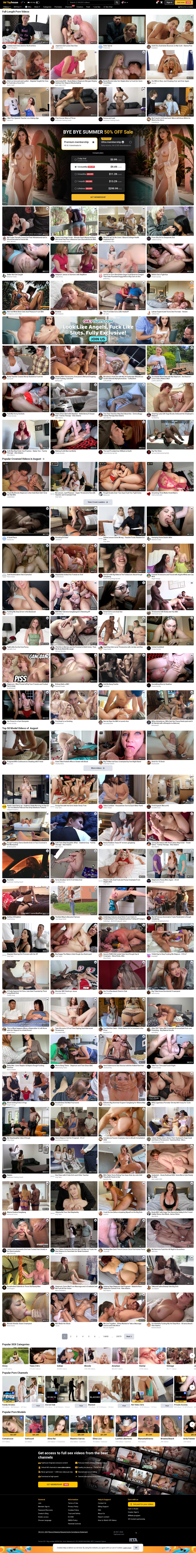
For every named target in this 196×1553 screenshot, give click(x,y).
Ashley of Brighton (14, 917)
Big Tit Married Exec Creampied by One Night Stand (122, 761)
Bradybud (154, 48)
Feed (88, 7)
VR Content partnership (136, 1519)
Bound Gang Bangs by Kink (111, 578)
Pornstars (58, 7)
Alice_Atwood (11, 241)
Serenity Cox (107, 1179)
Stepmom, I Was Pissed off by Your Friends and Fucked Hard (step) (27, 685)
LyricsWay (155, 1032)
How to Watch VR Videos (107, 1520)
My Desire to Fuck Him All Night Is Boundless (168, 1249)
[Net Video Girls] (152, 1389)
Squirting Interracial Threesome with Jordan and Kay (123, 647)
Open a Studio (133, 1509)
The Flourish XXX (108, 845)
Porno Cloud (11, 577)
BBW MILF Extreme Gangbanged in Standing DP (72, 612)
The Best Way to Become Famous (67, 917)
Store (36, 7)
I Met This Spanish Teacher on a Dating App (23, 118)
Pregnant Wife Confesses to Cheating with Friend (25, 761)
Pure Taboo (58, 1253)
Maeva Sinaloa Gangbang (16, 1212)
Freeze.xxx (106, 48)
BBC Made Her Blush (62, 1323)
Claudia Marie (59, 764)
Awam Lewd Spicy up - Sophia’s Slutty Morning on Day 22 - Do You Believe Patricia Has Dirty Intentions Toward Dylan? (28, 807)
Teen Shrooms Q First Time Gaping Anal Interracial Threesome (74, 1029)
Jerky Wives (59, 277)
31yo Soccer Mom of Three (65, 118)
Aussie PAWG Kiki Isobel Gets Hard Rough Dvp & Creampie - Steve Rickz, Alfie (121, 955)
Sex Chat (109, 7)
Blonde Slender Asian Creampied (19, 1323)
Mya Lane (10, 764)
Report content (103, 1517)
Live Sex (97, 7)
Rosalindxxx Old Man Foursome (67, 1103)
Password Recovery (45, 1510)
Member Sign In (44, 1506)
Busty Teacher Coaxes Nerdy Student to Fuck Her (25, 377)
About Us (101, 1513)
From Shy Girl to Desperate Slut (163, 237)
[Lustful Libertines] (126, 1426)
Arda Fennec (155, 993)
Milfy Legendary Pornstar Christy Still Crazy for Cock (171, 1103)
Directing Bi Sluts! (61, 537)
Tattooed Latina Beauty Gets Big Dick (165, 1286)
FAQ (99, 1510)
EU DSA (71, 1517)
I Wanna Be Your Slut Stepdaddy (67, 1212)
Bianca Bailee (11, 1069)
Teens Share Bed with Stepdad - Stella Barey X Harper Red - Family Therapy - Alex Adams (75, 415)
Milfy (153, 1105)
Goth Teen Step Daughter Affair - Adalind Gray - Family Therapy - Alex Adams (75, 844)
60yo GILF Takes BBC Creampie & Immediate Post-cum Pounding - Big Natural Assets (172, 1029)
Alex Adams (59, 418)
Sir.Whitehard (59, 577)
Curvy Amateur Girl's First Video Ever (68, 880)
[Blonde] (97, 1356)
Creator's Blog (43, 1513)
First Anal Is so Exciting (63, 721)
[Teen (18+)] (43, 1356)
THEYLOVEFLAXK (157, 495)
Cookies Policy (73, 1510)
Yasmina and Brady (158, 1142)
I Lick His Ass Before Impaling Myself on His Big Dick (122, 1212)
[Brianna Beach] (172, 1426)
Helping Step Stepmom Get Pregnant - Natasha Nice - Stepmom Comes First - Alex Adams (123, 1287)
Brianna (58, 312)
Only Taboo (58, 956)
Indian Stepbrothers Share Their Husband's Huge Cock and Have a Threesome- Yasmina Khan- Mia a (172, 1139)
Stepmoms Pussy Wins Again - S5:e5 (165, 880)
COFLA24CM (107, 381)
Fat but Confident (158, 647)
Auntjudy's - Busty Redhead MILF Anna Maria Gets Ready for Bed (172, 1176)
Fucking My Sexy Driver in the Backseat (21, 612)
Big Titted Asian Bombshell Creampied (166, 991)
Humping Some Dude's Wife (162, 537)
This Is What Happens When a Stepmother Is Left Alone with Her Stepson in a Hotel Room (27, 1029)
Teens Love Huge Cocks (62, 241)
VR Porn (17, 7)
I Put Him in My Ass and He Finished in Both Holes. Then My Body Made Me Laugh (75, 648)
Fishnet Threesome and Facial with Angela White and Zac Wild (173, 575)
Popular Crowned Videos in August (21, 458)
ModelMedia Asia (108, 241)
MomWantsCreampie (62, 1140)
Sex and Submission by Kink (160, 453)
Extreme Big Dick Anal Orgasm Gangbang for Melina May (124, 1103)
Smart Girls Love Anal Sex (112, 612)
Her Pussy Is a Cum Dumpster (18, 721)
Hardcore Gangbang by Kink (160, 921)
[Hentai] (152, 1356)
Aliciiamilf (10, 379)
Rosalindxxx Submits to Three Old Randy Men (23, 1286)
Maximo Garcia (77, 1438)
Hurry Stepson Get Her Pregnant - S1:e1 (70, 1138)
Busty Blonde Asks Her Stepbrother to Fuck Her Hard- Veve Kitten (123, 82)
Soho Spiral (107, 46)
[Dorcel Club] (66, 1389)
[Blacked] (109, 1389)
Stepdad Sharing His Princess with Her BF (22, 954)
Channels (69, 6)
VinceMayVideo (60, 882)
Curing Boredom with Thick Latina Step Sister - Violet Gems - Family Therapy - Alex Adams (171, 844)
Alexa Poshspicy (60, 1290)
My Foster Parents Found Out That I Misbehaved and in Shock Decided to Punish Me (27, 238)
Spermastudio (11, 1253)
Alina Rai (52, 1438)
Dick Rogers (59, 1105)
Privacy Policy (73, 1506)
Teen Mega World (60, 919)
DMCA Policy (72, 1520)
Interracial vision (157, 614)
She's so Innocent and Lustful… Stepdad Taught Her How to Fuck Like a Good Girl (27, 82)
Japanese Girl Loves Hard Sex (66, 46)
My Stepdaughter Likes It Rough (18, 1138)
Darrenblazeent (108, 723)
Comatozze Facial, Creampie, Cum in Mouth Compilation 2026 (124, 1139)
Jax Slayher (155, 1288)
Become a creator (186, 7)
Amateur (116, 1366)
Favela (57, 1326)
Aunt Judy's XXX (60, 85)
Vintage (170, 1366)
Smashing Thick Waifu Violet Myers (165, 493)
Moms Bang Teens (61, 1068)
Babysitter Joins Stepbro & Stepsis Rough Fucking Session (25, 1066)
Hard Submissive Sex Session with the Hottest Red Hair (123, 1065)
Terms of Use (73, 1503)
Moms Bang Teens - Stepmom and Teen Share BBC (74, 1065)
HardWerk (106, 686)
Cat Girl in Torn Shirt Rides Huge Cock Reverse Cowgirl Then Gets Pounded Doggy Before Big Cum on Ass (123, 275)
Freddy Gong (11, 995)
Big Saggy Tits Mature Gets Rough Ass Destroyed (73, 954)
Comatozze (155, 122)
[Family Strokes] (23, 1389)
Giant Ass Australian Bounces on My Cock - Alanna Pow (172, 46)
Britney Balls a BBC (62, 684)
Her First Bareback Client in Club (115, 991)
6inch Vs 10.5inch (158, 761)
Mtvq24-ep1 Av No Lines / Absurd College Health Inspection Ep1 (121, 238)
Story (4, 1366)
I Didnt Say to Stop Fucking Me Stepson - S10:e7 (169, 954)
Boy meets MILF (60, 1032)
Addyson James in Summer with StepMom (71, 275)
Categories (47, 7)
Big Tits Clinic (157, 451)
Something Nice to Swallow (162, 684)
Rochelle (10, 880)
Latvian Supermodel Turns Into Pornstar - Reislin (169, 312)
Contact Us (102, 1503)
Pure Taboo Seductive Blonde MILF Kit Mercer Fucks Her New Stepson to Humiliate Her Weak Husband (76, 1250)
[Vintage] (180, 1356)
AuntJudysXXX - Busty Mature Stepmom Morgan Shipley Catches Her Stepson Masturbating (76, 82)
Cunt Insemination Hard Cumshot (19, 575)
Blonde (87, 1366)
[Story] (15, 1356)
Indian (60, 1366)
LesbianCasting (156, 239)
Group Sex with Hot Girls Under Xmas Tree (70, 806)
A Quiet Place (12, 537)
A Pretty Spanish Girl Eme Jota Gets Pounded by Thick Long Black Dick (27, 992)
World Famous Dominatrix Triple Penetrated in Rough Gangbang (171, 918)
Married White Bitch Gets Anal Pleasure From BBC (25, 312)
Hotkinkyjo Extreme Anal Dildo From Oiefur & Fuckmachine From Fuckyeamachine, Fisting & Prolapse (124, 918)
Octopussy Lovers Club (14, 314)
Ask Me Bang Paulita (110, 684)
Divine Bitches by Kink (110, 453)
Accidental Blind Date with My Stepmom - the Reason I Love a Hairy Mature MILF (171, 377)
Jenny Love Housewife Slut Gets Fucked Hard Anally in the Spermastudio (27, 1250)
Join (39, 1503)
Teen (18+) (35, 1366)
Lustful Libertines (157, 381)
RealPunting (11, 919)
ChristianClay (107, 1068)
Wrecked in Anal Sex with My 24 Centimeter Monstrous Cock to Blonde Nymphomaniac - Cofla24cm (123, 377)
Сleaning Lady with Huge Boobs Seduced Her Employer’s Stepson (173, 415)
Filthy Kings (10, 1140)
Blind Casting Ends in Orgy (17, 1103)
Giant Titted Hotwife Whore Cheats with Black (71, 761)
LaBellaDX (58, 539)
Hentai (142, 1366)
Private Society (156, 277)
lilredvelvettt (155, 764)
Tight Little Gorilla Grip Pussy (17, 647)
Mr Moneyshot (11, 847)
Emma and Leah (109, 118)
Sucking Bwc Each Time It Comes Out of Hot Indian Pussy (124, 1249)
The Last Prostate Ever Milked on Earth (117, 451)
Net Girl (154, 83)
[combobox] (91, 2)
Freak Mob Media (60, 993)
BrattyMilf (155, 956)
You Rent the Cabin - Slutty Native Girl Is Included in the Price (123, 1029)
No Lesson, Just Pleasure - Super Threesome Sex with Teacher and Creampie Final (75, 494)
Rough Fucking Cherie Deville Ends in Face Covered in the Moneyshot (27, 844)
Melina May (106, 1105)
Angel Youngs (156, 578)
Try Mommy (155, 418)
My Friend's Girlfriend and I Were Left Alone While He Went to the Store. (171, 119)
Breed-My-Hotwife (108, 764)
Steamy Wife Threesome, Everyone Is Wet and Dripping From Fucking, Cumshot (75, 377)
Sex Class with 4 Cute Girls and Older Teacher (72, 1175)
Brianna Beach (156, 1327)
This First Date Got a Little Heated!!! (116, 312)
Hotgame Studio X (12, 809)
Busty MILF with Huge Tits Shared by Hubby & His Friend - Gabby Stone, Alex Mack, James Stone (172, 1213)
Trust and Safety (74, 1513)
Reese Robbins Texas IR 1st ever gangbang (119, 843)
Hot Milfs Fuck (11, 649)
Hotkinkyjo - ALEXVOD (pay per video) (114, 921)
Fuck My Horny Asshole (15, 414)
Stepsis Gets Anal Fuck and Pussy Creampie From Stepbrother (121, 881)
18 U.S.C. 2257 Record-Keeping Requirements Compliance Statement (63, 1532)
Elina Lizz (97, 1438)
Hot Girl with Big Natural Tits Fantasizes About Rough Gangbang (122, 575)
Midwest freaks (12, 277)
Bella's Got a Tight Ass (160, 275)
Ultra (29, 7)
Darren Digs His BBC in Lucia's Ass (116, 721)
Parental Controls (74, 1524)
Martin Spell (10, 85)
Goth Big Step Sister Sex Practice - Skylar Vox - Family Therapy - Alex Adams (27, 452)
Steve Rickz (107, 958)
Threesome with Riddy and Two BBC (165, 612)
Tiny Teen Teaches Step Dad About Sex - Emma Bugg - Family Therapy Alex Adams (123, 415)
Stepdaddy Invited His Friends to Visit (69, 575)
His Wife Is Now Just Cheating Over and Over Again (170, 81)
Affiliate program (134, 1515)
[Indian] (70, 1356)
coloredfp (106, 1251)
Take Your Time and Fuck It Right (163, 1065)
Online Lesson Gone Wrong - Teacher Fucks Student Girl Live (124, 538)
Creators (80, 7)
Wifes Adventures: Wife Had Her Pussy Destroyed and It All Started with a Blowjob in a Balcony (172, 722)
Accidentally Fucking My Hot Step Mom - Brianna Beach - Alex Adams (172, 1324)
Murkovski (106, 495)
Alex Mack (155, 1216)
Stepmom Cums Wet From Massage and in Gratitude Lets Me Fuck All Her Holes (76, 1287)
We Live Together (108, 1327)
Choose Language (44, 1520)
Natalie (9, 1175)
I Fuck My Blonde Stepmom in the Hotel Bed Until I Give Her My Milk (27, 494)
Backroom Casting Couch (63, 120)
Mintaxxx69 (58, 381)
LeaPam (105, 1214)
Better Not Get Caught (15, 275)
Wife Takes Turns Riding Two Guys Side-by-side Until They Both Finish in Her (122, 1176)
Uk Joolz (106, 314)
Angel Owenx (11, 1032)
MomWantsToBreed (158, 882)
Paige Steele (107, 649)
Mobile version (43, 1517)
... (99, 1336)
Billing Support (103, 1506)
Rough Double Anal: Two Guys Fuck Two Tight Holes (122, 493)
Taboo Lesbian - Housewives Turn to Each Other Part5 (123, 806)
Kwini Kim (155, 1251)
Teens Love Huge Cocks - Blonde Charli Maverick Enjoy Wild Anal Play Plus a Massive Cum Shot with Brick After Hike (75, 238)
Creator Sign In (133, 1512)
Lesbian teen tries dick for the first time (21, 46)
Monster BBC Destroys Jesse (66, 991)
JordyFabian (11, 497)
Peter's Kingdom (12, 48)
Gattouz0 (10, 120)
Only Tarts (106, 541)
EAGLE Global (107, 808)
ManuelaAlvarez (145, 1438)
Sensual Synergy (60, 651)
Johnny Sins (59, 48)
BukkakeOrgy (59, 614)
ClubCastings (107, 993)
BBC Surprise (59, 314)
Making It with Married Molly (65, 451)
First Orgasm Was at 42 (160, 806)
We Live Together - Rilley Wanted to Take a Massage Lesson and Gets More (122, 1324)
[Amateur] (125, 1356)
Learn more (127, 1548)
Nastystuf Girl (107, 1032)
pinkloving (106, 278)
